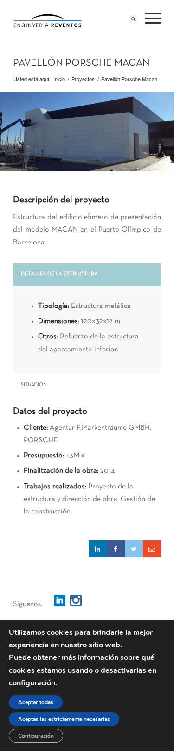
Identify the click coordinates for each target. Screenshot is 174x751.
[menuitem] (128, 16)
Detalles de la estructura (59, 274)
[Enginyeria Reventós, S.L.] (72, 19)
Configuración (36, 735)
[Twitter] (134, 548)
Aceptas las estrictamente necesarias (64, 719)
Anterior (8, 131)
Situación (34, 384)
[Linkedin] (98, 548)
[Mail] (152, 548)
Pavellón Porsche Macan (81, 63)
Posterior (166, 131)
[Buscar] (128, 16)
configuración (32, 683)
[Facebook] (116, 548)
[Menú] (148, 16)
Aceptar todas (35, 702)
